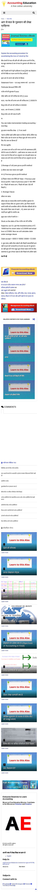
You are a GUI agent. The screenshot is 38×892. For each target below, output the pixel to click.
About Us (5, 866)
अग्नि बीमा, (21, 293)
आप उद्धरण (4, 290)
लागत (6, 357)
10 (4, 764)
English (9, 856)
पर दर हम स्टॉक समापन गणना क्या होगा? (13, 285)
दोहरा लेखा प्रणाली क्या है (13, 695)
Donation (28, 804)
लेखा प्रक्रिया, (9, 293)
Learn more (4, 552)
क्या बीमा (3, 282)
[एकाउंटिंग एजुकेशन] (19, 8)
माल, (25, 293)
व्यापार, (3, 296)
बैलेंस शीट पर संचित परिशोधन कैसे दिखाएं (18, 743)
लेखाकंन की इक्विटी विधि (12, 395)
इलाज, (34, 293)
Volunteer (18, 804)
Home (2, 18)
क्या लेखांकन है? (9, 768)
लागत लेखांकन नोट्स (11, 572)
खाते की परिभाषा (9, 548)
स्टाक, (29, 293)
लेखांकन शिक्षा (9, 18)
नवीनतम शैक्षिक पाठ (9, 463)
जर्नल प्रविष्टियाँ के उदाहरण (13, 621)
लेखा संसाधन (22, 866)
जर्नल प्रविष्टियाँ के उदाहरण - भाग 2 (16, 670)
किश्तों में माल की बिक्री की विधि (14, 376)
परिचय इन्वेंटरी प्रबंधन (8, 287)
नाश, (15, 293)
